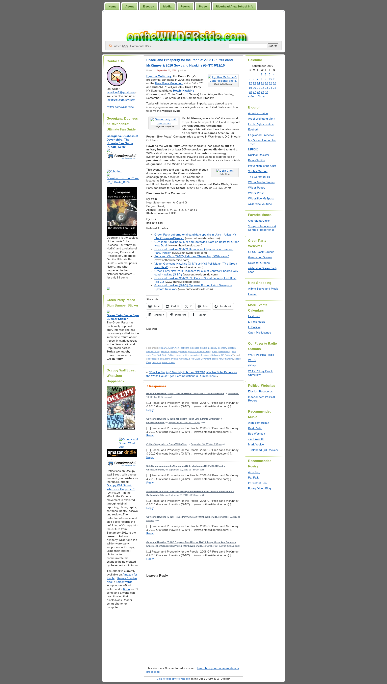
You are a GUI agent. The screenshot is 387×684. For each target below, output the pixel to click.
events (174, 351)
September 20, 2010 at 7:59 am (184, 469)
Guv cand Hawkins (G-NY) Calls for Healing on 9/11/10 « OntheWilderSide (185, 393)
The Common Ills (259, 176)
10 (270, 78)
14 (258, 83)
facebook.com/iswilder (121, 99)
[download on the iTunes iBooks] (123, 182)
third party (215, 355)
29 (262, 92)
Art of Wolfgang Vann (261, 118)
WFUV (252, 360)
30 (266, 92)
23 (266, 87)
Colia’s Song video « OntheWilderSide (166, 444)
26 (250, 92)
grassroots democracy (199, 351)
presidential (196, 355)
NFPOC (253, 149)
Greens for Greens (260, 257)
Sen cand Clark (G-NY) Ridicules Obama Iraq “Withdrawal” (191, 256)
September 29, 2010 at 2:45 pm (184, 495)
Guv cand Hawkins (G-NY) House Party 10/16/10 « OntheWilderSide (181, 517)
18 (274, 83)
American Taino (258, 113)
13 (254, 83)
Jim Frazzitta (256, 439)
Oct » (261, 96)
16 (266, 83)
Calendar (194, 348)
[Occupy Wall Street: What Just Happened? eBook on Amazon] (122, 456)
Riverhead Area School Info (234, 6)
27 (254, 92)
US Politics (226, 355)
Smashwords (124, 581)
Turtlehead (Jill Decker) (263, 449)
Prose (203, 6)
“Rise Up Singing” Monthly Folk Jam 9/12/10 (177, 372)
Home (112, 6)
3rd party (162, 348)
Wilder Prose (256, 193)
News (178, 355)
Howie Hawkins (183, 90)
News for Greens (259, 262)
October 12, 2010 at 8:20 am (220, 546)
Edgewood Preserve (261, 135)
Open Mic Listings (259, 332)
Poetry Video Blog (259, 488)
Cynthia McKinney (159, 76)
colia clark (165, 359)
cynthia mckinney (208, 348)
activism (185, 348)
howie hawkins (226, 359)
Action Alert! (174, 348)
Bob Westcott (256, 433)
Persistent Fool (257, 483)
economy (222, 348)
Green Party (224, 351)
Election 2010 (152, 351)
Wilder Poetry (256, 187)
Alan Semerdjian (258, 422)
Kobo (126, 589)
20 (254, 87)
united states (168, 362)
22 (262, 87)
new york (156, 362)
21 (258, 87)
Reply (150, 410)
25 (274, 87)
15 (262, 83)
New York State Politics (163, 355)
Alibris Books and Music (263, 288)
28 (258, 92)
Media (167, 6)
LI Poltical (254, 327)
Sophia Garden (257, 171)
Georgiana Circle (259, 220)
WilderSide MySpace (261, 198)
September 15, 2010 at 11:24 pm (184, 422)
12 (250, 83)
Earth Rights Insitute (261, 124)
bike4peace (153, 359)
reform (206, 355)
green (214, 351)
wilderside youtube (260, 203)
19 (250, 87)
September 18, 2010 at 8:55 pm (206, 444)
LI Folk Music (256, 321)
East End (254, 316)
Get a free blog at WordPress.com (173, 679)
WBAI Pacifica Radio (261, 354)
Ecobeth (253, 129)
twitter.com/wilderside (120, 106)
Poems (185, 6)
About (129, 6)
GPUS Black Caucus (261, 251)
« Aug (251, 96)
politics (186, 355)
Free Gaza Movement (169, 83)
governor (182, 351)
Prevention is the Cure (262, 165)
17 (270, 83)
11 (274, 78)
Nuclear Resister (258, 154)
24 (270, 87)
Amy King (254, 472)
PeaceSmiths (256, 160)
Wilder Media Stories (261, 182)
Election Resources (260, 391)
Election (148, 6)
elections (165, 351)
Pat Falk (253, 477)
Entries (120, 46)
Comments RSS (140, 46)
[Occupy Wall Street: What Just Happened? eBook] (122, 466)
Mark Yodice (256, 444)
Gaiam (252, 294)
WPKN (252, 365)
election (232, 348)
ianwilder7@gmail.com (121, 92)
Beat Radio (255, 428)
